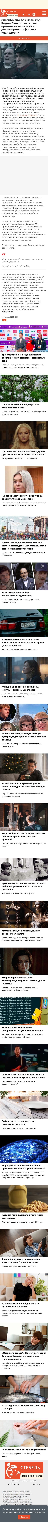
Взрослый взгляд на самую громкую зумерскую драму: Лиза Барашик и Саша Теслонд (24, 736)
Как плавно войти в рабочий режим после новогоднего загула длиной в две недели (23, 786)
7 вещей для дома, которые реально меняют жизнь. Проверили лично (21, 1261)
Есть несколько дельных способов (18, 1412)
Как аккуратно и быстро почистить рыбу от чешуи (23, 1407)
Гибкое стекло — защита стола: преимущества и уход (18, 1123)
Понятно (24, 1517)
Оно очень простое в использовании (19, 1128)
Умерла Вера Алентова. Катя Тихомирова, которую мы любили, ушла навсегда (23, 980)
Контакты (13, 1484)
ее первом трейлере (27, 115)
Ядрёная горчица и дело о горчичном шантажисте (22, 1216)
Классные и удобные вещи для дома (19, 1266)
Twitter (36, 1484)
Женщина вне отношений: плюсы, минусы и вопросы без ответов (20, 688)
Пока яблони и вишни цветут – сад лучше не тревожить (20, 406)
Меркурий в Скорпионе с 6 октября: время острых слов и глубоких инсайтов (23, 1167)
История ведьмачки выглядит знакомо (20, 458)
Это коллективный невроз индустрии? (19, 649)
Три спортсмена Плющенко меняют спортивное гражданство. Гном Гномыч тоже (23, 358)
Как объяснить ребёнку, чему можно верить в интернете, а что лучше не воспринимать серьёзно (23, 1365)
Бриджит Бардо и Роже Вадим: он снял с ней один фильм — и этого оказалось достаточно (24, 886)
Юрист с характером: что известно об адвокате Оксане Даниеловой (22, 497)
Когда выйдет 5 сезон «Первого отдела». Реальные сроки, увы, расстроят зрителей (23, 836)
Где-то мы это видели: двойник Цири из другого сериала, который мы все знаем (23, 453)
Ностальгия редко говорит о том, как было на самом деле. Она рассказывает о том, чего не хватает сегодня (24, 545)
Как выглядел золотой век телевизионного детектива (16, 594)
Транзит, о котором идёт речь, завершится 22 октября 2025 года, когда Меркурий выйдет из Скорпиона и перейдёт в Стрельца (23, 1175)
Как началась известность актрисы (18, 893)
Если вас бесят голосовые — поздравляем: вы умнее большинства (22, 1029)
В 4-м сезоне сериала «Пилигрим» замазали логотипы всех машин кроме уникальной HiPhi (23, 642)
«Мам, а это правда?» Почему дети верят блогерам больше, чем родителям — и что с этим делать (24, 1356)
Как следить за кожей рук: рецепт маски (24, 1450)
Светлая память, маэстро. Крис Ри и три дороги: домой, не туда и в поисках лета (23, 1076)
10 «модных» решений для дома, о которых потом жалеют (20, 1305)
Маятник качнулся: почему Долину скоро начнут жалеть (21, 932)
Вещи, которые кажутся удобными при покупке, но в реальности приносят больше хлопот (22, 1313)
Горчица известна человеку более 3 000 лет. (22, 1222)
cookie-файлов (37, 1512)
